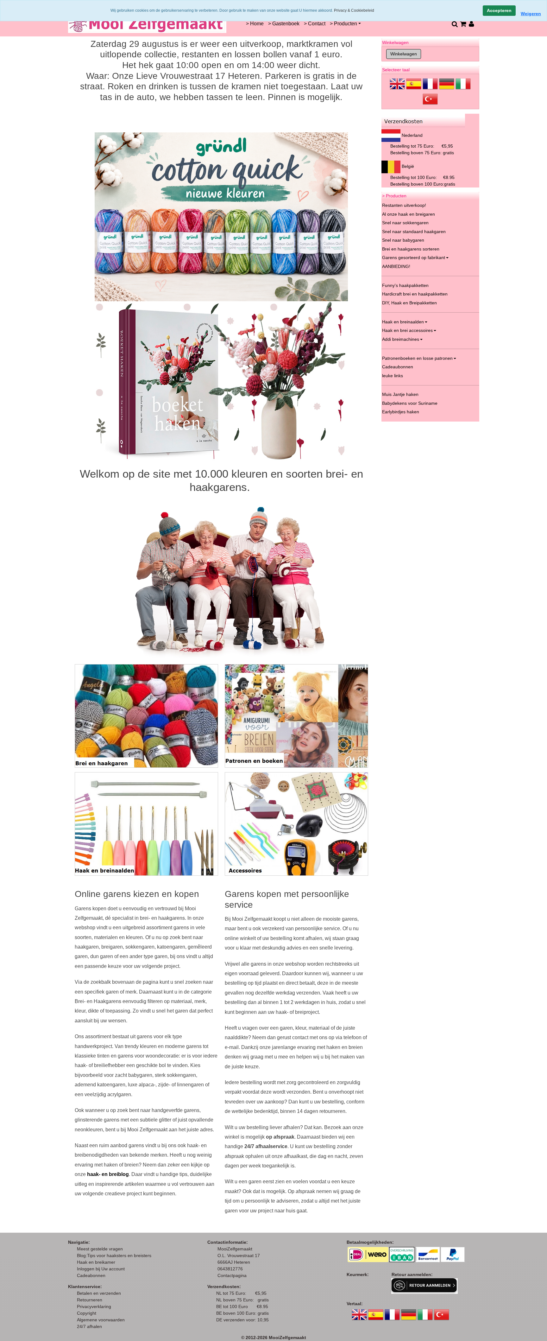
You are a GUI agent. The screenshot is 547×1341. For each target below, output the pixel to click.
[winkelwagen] (463, 24)
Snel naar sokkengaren (405, 222)
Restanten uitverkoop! (404, 205)
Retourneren (89, 1299)
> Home (255, 23)
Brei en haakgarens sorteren (410, 248)
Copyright (86, 1313)
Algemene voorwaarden (101, 1319)
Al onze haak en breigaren (408, 214)
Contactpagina (232, 1275)
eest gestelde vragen (102, 1248)
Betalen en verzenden (99, 1293)
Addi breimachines (400, 339)
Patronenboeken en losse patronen (417, 358)
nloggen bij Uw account (102, 1268)
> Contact (314, 23)
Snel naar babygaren (403, 240)
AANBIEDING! (396, 266)
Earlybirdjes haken (400, 411)
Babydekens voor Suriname (409, 403)
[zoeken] (454, 24)
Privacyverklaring (94, 1306)
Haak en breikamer (96, 1262)
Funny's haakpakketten (405, 285)
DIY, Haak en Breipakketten (409, 302)
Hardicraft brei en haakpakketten (415, 293)
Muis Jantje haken (400, 394)
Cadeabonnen (91, 1275)
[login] (471, 24)
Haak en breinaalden (403, 321)
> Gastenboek (283, 23)
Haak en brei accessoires (407, 330)
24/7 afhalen (89, 1326)
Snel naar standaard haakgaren (414, 231)
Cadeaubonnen (397, 366)
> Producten (343, 23)
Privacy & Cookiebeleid (354, 10)
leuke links (392, 375)
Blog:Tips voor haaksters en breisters (115, 1255)
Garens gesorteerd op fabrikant (413, 257)
